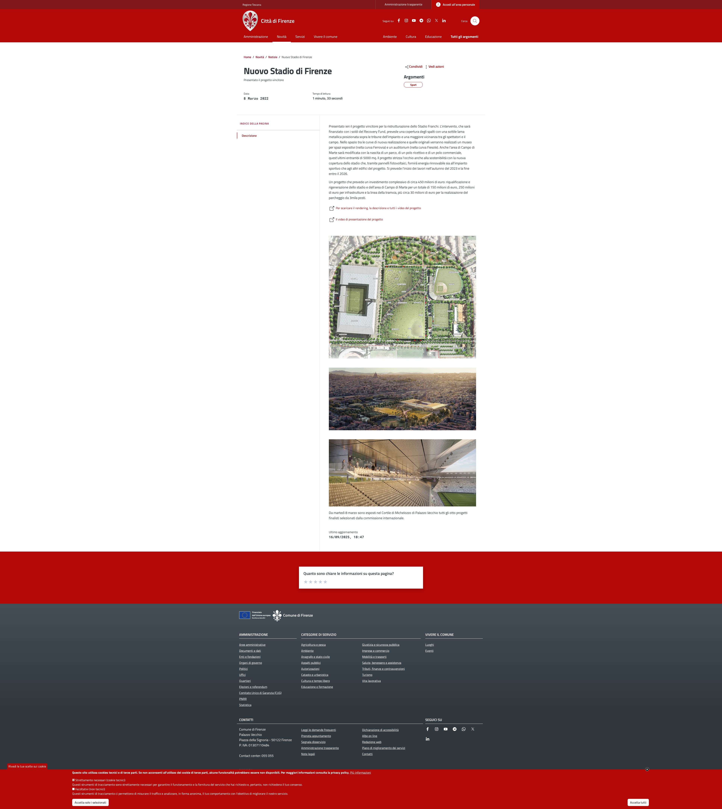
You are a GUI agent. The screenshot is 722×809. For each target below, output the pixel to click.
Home (247, 57)
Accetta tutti (638, 802)
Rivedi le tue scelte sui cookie (27, 766)
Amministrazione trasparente (403, 4)
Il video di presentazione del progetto (359, 219)
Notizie (272, 57)
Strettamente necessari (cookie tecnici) (100, 780)
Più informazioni (360, 772)
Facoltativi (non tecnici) (90, 789)
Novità (260, 57)
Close (647, 769)
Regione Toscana (252, 5)
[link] (455, 4)
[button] (474, 20)
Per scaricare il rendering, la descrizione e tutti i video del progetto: (378, 208)
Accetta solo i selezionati (90, 802)
